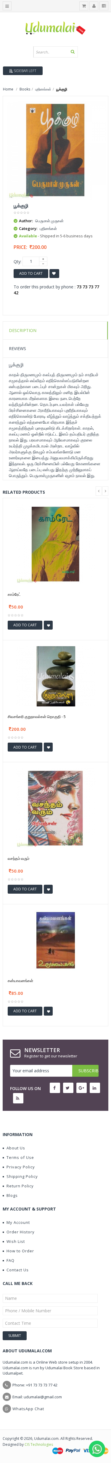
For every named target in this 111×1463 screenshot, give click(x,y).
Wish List (16, 1241)
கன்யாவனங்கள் (20, 980)
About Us (16, 1148)
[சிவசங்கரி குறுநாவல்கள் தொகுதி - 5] (56, 676)
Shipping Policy (22, 1176)
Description (22, 330)
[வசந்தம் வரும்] (56, 808)
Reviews (17, 348)
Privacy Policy (21, 1167)
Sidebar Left (24, 70)
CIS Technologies (39, 1444)
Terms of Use (20, 1157)
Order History (21, 1232)
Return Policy (20, 1186)
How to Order (20, 1251)
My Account (18, 1222)
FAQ (11, 1260)
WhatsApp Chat (28, 1408)
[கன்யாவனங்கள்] (56, 940)
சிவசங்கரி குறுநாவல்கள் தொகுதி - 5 (37, 716)
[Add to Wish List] (48, 625)
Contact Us (18, 1270)
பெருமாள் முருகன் (49, 220)
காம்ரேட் (14, 594)
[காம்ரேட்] (56, 544)
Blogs (12, 1195)
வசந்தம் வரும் (18, 858)
